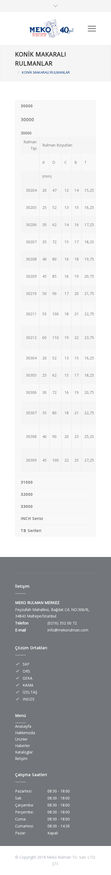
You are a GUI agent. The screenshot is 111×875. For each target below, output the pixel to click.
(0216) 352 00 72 (62, 623)
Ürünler (21, 739)
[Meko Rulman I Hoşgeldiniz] (51, 28)
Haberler (22, 745)
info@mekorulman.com (67, 630)
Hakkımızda (25, 732)
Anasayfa (23, 726)
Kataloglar (24, 752)
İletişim (21, 758)
